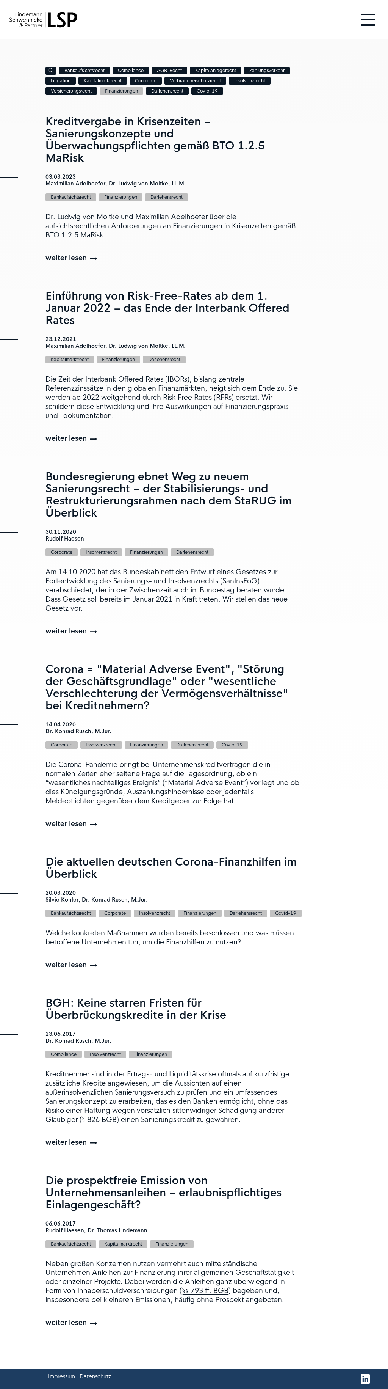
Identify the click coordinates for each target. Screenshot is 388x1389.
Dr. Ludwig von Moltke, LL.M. (147, 183)
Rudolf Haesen (64, 538)
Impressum (61, 1376)
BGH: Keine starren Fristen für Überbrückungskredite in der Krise (135, 1009)
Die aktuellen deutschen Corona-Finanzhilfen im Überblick (171, 868)
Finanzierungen (121, 91)
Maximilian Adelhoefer (75, 183)
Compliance (131, 71)
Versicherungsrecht (71, 91)
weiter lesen (66, 258)
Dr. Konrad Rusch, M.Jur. (78, 731)
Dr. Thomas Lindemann (117, 1230)
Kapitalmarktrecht (103, 81)
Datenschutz (95, 1376)
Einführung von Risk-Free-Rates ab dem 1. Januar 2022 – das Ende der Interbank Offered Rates (167, 308)
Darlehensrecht (167, 91)
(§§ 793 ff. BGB (204, 1291)
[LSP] (43, 19)
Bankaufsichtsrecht (84, 71)
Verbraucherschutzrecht (195, 81)
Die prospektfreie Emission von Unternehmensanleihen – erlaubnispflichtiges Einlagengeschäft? (163, 1192)
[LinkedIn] (365, 1379)
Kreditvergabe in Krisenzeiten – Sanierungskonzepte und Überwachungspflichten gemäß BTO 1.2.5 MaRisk (155, 140)
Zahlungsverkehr (267, 71)
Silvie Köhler (61, 899)
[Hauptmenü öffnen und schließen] (368, 19)
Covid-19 (207, 91)
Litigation (60, 81)
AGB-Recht (169, 71)
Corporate (145, 81)
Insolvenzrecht (249, 81)
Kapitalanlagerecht (215, 71)
